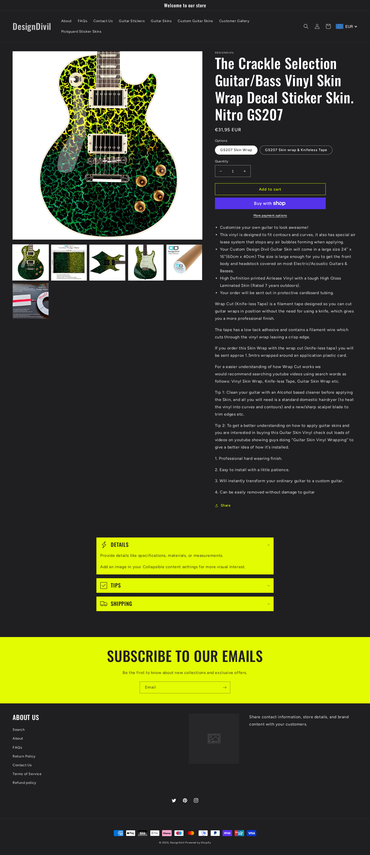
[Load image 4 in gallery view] (146, 263)
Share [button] (226, 505)
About (18, 738)
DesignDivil (177, 842)
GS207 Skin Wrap (236, 150)
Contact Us (22, 765)
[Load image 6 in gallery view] (31, 301)
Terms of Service (27, 774)
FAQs (17, 747)
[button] (306, 26)
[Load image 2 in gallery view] (69, 263)
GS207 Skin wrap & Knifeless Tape (296, 150)
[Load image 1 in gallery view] (31, 263)
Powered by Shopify (198, 842)
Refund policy (24, 783)
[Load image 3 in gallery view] (107, 263)
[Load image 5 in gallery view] (184, 263)
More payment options (270, 215)
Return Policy (24, 756)
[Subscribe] (224, 687)
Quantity (222, 161)
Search (19, 730)
